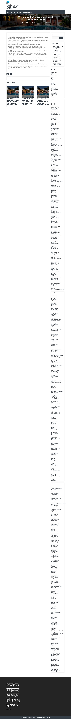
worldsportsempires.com (55, 601)
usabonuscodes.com (55, 257)
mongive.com (53, 347)
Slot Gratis (19, 12)
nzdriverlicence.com (54, 243)
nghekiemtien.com (54, 414)
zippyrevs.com (53, 325)
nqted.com (53, 242)
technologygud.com (54, 589)
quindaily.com (53, 272)
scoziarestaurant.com (55, 265)
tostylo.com (53, 529)
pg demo (52, 95)
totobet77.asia (53, 650)
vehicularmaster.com (55, 112)
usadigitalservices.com (55, 370)
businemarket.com (54, 545)
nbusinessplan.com (54, 305)
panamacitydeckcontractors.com (57, 391)
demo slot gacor (54, 87)
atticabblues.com (54, 197)
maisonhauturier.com (55, 236)
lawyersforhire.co (54, 544)
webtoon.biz (53, 552)
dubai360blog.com (54, 577)
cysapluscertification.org (55, 448)
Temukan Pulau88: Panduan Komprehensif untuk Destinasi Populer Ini (57, 47)
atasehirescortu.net (54, 567)
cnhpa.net (53, 597)
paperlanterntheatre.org (55, 186)
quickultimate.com (54, 634)
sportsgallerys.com (54, 563)
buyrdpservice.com (54, 526)
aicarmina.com (53, 119)
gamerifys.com (53, 297)
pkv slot (52, 77)
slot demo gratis (54, 80)
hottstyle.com (53, 228)
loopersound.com (54, 135)
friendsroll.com (54, 156)
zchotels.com (53, 249)
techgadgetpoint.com (55, 573)
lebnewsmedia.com (54, 153)
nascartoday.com (54, 241)
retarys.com (53, 521)
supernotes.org (54, 599)
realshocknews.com (54, 591)
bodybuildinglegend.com (55, 403)
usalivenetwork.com (54, 505)
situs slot (8, 686)
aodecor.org (53, 452)
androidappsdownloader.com (56, 357)
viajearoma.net (53, 176)
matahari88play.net (54, 546)
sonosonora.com (54, 154)
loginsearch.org (54, 450)
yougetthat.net (53, 530)
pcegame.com (53, 246)
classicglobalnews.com (55, 283)
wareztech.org (53, 516)
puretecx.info (53, 424)
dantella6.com (53, 333)
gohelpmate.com (54, 361)
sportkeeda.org (54, 614)
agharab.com (53, 179)
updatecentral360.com (55, 602)
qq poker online (12, 684)
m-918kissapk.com (54, 471)
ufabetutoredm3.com (55, 664)
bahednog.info (53, 499)
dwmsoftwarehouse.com (55, 207)
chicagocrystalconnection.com (56, 476)
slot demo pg (53, 84)
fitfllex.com (53, 381)
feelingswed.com (54, 215)
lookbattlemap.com (54, 525)
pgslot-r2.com (53, 247)
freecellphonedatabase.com (56, 509)
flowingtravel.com (54, 340)
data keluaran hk (54, 93)
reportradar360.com (55, 398)
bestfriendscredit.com (55, 167)
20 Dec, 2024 (44, 22)
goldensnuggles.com (55, 524)
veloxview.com (53, 668)
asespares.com (54, 195)
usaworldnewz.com (54, 105)
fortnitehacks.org (54, 449)
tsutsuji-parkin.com (54, 177)
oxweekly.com (53, 390)
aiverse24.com (53, 274)
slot (7, 690)
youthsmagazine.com (55, 549)
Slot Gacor (13, 12)
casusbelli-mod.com (55, 150)
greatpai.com (53, 185)
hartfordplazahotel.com (55, 470)
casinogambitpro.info (55, 494)
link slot (52, 82)
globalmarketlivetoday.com (56, 218)
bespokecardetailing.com (55, 166)
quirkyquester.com (54, 635)
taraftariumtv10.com (55, 401)
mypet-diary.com (54, 388)
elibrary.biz (53, 169)
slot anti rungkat (16, 689)
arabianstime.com (54, 196)
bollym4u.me (53, 464)
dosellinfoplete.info (54, 440)
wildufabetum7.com (54, 671)
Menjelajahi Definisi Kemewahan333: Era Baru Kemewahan (57, 51)
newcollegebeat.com (55, 128)
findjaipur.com (53, 123)
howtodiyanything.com (55, 229)
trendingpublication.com (55, 653)
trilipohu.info (53, 479)
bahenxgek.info (54, 500)
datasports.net (53, 566)
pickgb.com (53, 592)
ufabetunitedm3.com (55, 660)
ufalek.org (53, 583)
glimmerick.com (54, 125)
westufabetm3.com (54, 669)
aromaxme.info (54, 432)
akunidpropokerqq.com (55, 165)
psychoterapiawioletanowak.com (57, 633)
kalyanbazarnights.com (55, 336)
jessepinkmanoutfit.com (55, 519)
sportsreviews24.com (55, 576)
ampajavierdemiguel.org (55, 114)
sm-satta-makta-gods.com (56, 258)
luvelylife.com (53, 386)
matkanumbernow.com (55, 326)
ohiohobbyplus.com (54, 140)
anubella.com (53, 275)
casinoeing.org (53, 455)
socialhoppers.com (54, 371)
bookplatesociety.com (55, 151)
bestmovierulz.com (54, 133)
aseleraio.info (53, 606)
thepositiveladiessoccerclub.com (57, 181)
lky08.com (53, 377)
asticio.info (53, 607)
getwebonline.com (54, 375)
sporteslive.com (54, 558)
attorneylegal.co (54, 571)
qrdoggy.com (53, 588)
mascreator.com (54, 237)
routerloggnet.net (54, 331)
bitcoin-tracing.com (54, 279)
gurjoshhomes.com (54, 146)
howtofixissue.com (54, 313)
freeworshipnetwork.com (55, 187)
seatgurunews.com (54, 160)
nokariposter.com (54, 354)
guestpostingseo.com (55, 493)
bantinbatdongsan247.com (56, 498)
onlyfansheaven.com (55, 376)
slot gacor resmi (16, 695)
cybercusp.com (54, 284)
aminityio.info (53, 427)
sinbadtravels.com (54, 514)
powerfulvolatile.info (55, 443)
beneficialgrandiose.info (55, 438)
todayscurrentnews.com (55, 649)
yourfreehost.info (54, 144)
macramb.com (53, 387)
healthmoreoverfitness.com (56, 329)
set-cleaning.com (54, 268)
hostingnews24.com (54, 227)
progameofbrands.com (55, 321)
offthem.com (53, 300)
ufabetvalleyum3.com (55, 666)
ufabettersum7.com (54, 656)
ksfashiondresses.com (55, 594)
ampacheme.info (54, 429)
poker (52, 79)
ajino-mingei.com (54, 143)
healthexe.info (53, 423)
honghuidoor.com (54, 339)
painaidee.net (53, 550)
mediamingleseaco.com (55, 412)
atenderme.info (54, 434)
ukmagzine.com (54, 515)
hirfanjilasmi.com (54, 620)
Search (53, 35)
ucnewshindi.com (54, 508)
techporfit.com (53, 303)
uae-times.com (53, 295)
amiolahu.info (53, 428)
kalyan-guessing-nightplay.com (57, 355)
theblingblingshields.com (55, 560)
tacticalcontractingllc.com (56, 645)
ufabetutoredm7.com (55, 665)
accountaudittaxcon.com (55, 612)
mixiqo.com (53, 625)
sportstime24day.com (55, 557)
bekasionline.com (54, 304)
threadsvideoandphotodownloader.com (58, 503)
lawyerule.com (53, 411)
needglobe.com (54, 627)
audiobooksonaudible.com (56, 277)
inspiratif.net (53, 298)
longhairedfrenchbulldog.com (56, 542)
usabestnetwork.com (55, 518)
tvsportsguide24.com (55, 575)
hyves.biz (52, 459)
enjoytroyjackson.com (55, 208)
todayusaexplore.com (55, 107)
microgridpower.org (54, 624)
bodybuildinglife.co (54, 587)
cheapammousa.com (55, 180)
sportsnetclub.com (54, 531)
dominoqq (10, 707)
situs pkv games (54, 72)
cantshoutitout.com (54, 308)
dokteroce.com (54, 407)
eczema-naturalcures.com (56, 170)
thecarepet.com (54, 490)
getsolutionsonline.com (55, 350)
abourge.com (53, 190)
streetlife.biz (53, 458)
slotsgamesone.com (55, 334)
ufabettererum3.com (55, 654)
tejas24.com (53, 417)
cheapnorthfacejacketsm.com (56, 145)
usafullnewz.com (54, 103)
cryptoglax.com (54, 139)
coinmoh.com (53, 201)
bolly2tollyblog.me (54, 465)
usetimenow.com (54, 359)
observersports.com (54, 539)
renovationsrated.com (55, 264)
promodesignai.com (54, 269)
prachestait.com (54, 419)
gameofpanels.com (54, 356)
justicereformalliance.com (56, 138)
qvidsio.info (53, 444)
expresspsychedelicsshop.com (56, 212)
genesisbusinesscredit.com (56, 382)
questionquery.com (54, 402)
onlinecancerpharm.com (55, 582)
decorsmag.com (54, 318)
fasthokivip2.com (54, 537)
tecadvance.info (54, 426)
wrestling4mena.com (55, 366)
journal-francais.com (55, 408)
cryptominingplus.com (55, 540)
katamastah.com (54, 603)
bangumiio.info (54, 435)
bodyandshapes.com (55, 280)
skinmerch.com (54, 130)
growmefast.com (54, 580)
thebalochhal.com (54, 110)
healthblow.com (54, 360)
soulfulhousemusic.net (55, 643)
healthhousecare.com (55, 222)
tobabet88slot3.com (55, 648)
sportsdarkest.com (54, 551)
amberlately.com (54, 117)
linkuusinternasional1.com (56, 155)
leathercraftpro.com (54, 623)
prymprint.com (53, 613)
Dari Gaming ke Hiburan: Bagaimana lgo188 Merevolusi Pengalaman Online (43, 101)
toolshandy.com (54, 393)
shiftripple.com (54, 638)
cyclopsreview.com (54, 202)
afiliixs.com (53, 191)
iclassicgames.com (54, 535)
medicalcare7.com (54, 344)
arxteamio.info (53, 609)
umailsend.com (54, 520)
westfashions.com (54, 392)
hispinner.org (53, 351)
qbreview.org (53, 323)
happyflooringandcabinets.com (57, 586)
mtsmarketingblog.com (55, 413)
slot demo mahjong (54, 89)
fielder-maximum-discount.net (56, 380)
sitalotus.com (53, 598)
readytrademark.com (55, 263)
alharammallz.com (54, 192)
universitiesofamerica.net (55, 320)
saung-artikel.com (54, 536)
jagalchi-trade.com (54, 134)
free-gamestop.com (54, 513)
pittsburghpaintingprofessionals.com (58, 630)
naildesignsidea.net (54, 184)
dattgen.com (53, 203)
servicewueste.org (54, 324)
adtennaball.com (54, 345)
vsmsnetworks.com (54, 299)
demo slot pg (53, 85)
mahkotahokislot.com (55, 581)
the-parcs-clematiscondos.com (57, 488)
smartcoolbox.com (54, 640)
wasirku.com (53, 416)
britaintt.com (53, 285)
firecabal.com (53, 216)
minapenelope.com (54, 136)
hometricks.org (54, 622)
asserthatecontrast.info (55, 433)
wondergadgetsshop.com (56, 159)
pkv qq (17, 684)
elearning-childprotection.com (56, 365)
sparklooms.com (54, 644)
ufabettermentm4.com (55, 655)
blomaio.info (53, 439)
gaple (52, 73)
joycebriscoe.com (54, 118)
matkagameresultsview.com (56, 349)
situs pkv (14, 707)
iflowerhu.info (53, 475)
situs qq (12, 683)
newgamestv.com (54, 562)
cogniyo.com (53, 618)
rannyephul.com (54, 397)
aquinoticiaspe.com (54, 541)
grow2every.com (54, 221)
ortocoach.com (54, 628)
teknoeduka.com (54, 253)
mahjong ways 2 (9, 695)
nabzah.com (53, 346)
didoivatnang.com (54, 205)
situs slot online (14, 694)
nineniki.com (53, 341)
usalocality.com (54, 108)
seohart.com (53, 267)
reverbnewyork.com (54, 129)
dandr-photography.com (55, 406)
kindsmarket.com (54, 385)
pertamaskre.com (54, 501)
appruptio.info (53, 480)
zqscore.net (53, 604)
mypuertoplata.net (54, 310)
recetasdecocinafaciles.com (56, 182)
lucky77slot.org (54, 578)
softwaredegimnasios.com (56, 259)
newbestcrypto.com (54, 532)
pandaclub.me (53, 466)
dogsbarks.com (54, 206)
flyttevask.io (53, 468)
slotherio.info (53, 447)
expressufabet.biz (54, 309)
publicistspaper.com (54, 270)
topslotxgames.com (54, 330)
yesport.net (53, 527)
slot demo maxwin (54, 74)
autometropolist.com (55, 198)
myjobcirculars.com (54, 328)
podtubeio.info (53, 442)
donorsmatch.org (54, 453)
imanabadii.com (54, 478)
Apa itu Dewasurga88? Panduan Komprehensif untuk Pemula (56, 60)
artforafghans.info (54, 421)
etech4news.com (54, 211)
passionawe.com (54, 629)
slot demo (53, 83)
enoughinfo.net (54, 460)
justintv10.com (53, 409)
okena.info (53, 164)
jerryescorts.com (54, 570)
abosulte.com (53, 273)
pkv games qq (53, 90)
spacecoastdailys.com (55, 262)
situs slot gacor (12, 690)
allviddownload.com (55, 316)
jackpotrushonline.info (55, 506)
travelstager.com (54, 395)
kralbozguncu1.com (54, 233)
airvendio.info (53, 422)
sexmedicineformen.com (55, 637)
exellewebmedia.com (55, 511)
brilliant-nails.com (54, 404)
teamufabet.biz (54, 314)
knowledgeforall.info (55, 367)
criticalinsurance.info (55, 352)
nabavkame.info (54, 473)
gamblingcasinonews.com (56, 319)
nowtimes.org (53, 454)
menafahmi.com (54, 238)
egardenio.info (53, 608)
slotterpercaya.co (54, 639)
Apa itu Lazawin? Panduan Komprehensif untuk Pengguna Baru (57, 56)
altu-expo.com (53, 174)
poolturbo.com (54, 418)
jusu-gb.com (53, 489)
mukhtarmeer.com (54, 239)
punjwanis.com (54, 487)
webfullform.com (54, 315)
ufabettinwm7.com (54, 658)
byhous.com (53, 469)
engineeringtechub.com (55, 568)
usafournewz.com (54, 109)
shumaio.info (53, 445)
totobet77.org (53, 651)
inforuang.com (53, 383)
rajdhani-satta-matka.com (56, 362)
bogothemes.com (54, 141)
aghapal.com (53, 172)
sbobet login (11, 706)
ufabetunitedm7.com (55, 661)
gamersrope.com (54, 510)
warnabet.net (53, 463)
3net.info (52, 161)
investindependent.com (55, 232)
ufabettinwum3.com (54, 659)
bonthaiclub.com (54, 149)
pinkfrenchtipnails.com (55, 561)
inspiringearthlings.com (55, 231)
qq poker (14, 705)
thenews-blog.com (54, 254)
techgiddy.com (53, 504)
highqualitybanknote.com (56, 226)
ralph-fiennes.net (54, 378)
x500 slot (10, 689)
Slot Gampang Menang (27, 12)
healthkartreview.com (55, 223)
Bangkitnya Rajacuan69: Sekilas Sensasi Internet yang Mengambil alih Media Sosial (13, 101)
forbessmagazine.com (55, 217)
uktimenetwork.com (54, 104)
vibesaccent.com (54, 113)
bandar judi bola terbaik (55, 75)
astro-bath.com (54, 171)
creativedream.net (54, 372)
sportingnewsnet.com (55, 556)
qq (19, 699)
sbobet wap (16, 706)
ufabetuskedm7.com (55, 663)
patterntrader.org (54, 596)
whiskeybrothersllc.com (55, 670)
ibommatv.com (54, 302)
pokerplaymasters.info (55, 495)
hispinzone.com (54, 335)
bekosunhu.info (54, 437)
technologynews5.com (55, 252)
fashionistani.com (54, 213)
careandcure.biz (54, 617)
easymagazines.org (54, 619)
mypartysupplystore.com (55, 120)
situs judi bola (12, 688)
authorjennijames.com (55, 175)
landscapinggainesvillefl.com (56, 234)
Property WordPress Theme (33, 717)
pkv (51, 78)
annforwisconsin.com (55, 122)
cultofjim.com (53, 124)
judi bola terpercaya (54, 92)
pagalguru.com (54, 244)
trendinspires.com (54, 396)
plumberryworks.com (55, 632)
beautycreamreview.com (55, 200)
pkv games (8, 683)
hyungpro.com (53, 555)
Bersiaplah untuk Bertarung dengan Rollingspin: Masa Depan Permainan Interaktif (27, 101)
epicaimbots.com (54, 210)
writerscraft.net (54, 364)
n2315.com (53, 373)
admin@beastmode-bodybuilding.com (32, 22)
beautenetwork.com (54, 278)
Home (8, 12)
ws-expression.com (54, 248)
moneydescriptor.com (55, 547)
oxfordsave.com (54, 534)
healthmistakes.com (54, 593)
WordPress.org (47, 717)
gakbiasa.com (53, 474)
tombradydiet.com (54, 148)
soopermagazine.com (55, 260)
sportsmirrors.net (54, 565)
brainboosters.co (54, 115)
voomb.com (53, 572)
